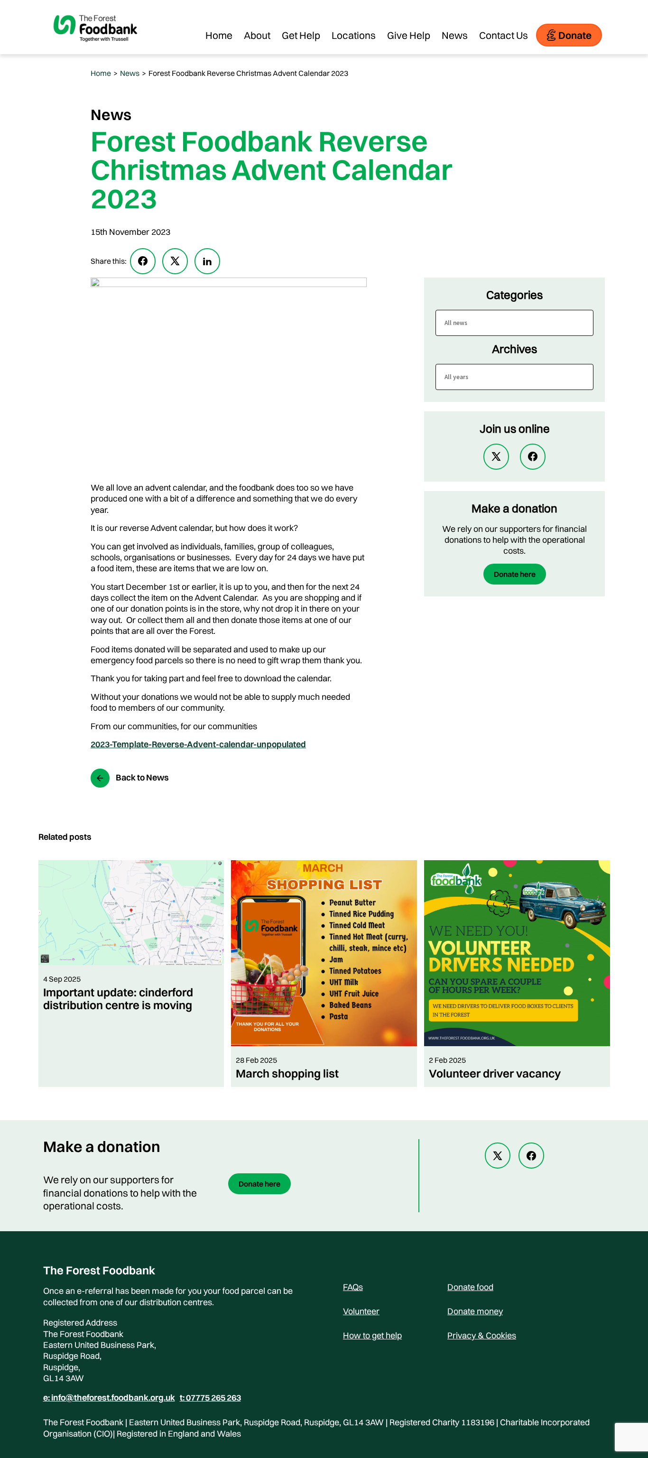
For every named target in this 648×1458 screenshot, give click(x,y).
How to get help (372, 1335)
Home (218, 35)
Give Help (408, 35)
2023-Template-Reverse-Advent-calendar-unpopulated (198, 744)
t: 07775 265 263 (210, 1397)
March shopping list (287, 1073)
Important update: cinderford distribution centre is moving (118, 998)
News (455, 35)
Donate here (515, 574)
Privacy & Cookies (481, 1335)
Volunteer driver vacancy (495, 1073)
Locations (354, 35)
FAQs (353, 1287)
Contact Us (503, 35)
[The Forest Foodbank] (95, 49)
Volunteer (361, 1311)
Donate (575, 35)
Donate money (475, 1311)
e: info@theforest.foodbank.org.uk (109, 1397)
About (257, 35)
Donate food (470, 1287)
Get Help (301, 35)
